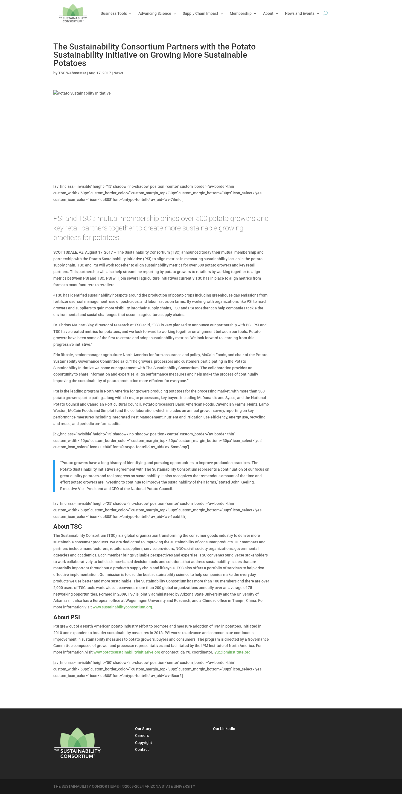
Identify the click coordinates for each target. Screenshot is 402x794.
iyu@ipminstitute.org (232, 652)
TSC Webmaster (72, 73)
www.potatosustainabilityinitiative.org (127, 652)
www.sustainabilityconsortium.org (122, 607)
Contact (142, 749)
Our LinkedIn (224, 728)
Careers (142, 735)
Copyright (143, 742)
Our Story (143, 728)
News (118, 73)
